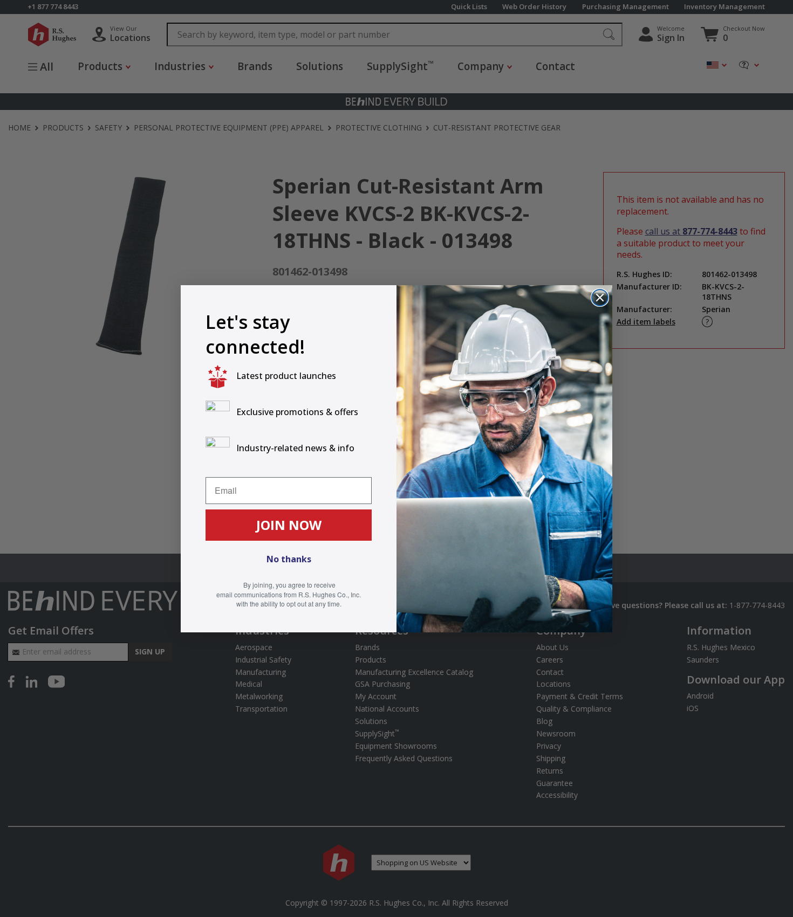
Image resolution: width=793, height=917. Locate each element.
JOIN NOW (289, 525)
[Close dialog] (600, 297)
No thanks (288, 559)
